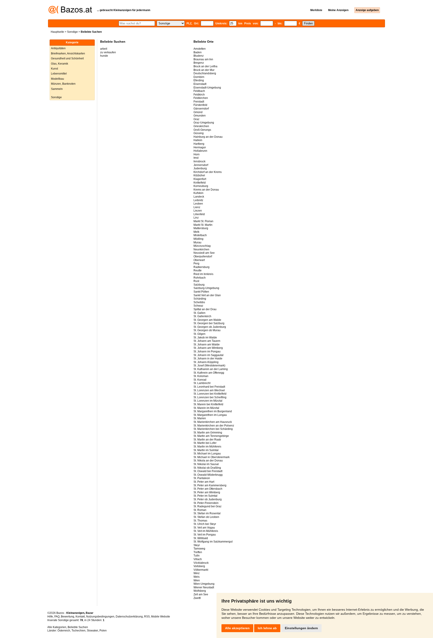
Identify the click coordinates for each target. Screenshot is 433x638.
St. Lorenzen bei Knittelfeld (209, 393)
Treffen (197, 552)
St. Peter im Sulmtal (205, 495)
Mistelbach (200, 235)
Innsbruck (199, 161)
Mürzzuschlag (202, 245)
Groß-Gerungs (202, 129)
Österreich (64, 630)
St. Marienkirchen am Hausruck (212, 422)
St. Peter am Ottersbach (207, 488)
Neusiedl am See (204, 252)
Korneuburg (200, 186)
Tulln (196, 555)
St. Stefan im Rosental (207, 513)
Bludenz (198, 55)
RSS (147, 616)
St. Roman (199, 510)
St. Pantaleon (201, 478)
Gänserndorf (201, 108)
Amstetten (199, 48)
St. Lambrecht (201, 383)
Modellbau (57, 78)
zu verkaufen (108, 52)
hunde (104, 55)
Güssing (198, 133)
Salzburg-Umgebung (206, 288)
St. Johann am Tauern (206, 340)
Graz (196, 119)
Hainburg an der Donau (208, 136)
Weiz (196, 573)
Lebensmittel (59, 73)
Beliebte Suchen (78, 627)
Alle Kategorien (56, 627)
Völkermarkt (200, 569)
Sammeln (57, 89)
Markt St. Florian (203, 221)
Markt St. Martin (202, 224)
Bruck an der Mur (203, 70)
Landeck (198, 196)
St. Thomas (200, 520)
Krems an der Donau (206, 189)
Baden (197, 52)
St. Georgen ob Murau (207, 330)
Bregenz (198, 62)
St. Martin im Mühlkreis (207, 446)
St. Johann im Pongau (207, 351)
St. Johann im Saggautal (208, 355)
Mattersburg (200, 228)
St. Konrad (199, 379)
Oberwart (199, 260)
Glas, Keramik (59, 63)
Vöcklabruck (201, 562)
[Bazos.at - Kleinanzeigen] (70, 12)
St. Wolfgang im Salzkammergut (213, 541)
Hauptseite (57, 31)
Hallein (197, 140)
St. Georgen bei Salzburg (208, 323)
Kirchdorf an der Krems (207, 172)
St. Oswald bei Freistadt (207, 471)
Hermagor (199, 147)
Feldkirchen (200, 98)
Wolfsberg (199, 590)
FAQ (57, 616)
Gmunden (199, 115)
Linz (196, 217)
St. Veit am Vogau (204, 527)
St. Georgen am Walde (207, 319)
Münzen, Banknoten (63, 83)
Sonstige (72, 31)
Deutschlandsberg (204, 73)
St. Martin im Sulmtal (206, 450)
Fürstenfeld (200, 105)
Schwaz (198, 305)
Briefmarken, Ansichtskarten (68, 53)
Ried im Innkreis (203, 274)
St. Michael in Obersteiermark (211, 457)
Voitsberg (199, 566)
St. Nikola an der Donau (208, 460)
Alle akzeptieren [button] (237, 628)
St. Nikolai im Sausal (206, 464)
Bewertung (67, 616)
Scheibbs (199, 302)
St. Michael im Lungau (207, 453)
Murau (197, 242)
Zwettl (197, 598)
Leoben (198, 203)
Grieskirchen (201, 126)
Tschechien (78, 630)
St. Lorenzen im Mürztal (207, 400)
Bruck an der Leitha (205, 66)
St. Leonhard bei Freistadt (209, 386)
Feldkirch (199, 94)
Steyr (196, 545)
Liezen (197, 210)
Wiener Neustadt (203, 587)
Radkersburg (201, 267)
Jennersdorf (200, 165)
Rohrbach (199, 277)
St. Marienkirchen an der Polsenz (213, 425)
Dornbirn (198, 77)
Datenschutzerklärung (129, 616)
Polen (103, 630)
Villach (197, 559)
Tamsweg (199, 548)
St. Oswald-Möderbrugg (208, 474)
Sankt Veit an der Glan (207, 295)
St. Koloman (200, 376)
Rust (196, 281)
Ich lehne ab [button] (267, 628)
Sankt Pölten (201, 291)
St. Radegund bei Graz (207, 506)
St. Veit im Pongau (204, 534)
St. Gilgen (199, 333)
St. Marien (199, 418)
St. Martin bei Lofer (204, 443)
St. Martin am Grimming (207, 432)
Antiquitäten (58, 48)
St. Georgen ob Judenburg (209, 326)
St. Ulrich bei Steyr (204, 524)
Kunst (54, 68)
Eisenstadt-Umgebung (207, 87)
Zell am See (200, 594)
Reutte (197, 270)
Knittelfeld (199, 182)
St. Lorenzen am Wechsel (209, 390)
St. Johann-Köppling (206, 362)
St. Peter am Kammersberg (209, 485)
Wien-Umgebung (203, 583)
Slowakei (92, 630)
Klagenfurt (199, 179)
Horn (196, 154)
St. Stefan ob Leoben (206, 517)
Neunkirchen (201, 249)
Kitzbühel (199, 175)
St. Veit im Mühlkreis (205, 531)
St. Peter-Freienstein (206, 503)
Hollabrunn (200, 150)
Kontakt (80, 616)
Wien (196, 580)
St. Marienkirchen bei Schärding (213, 429)
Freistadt (198, 101)
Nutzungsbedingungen (100, 616)
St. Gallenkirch (202, 316)
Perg (196, 263)
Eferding (198, 80)
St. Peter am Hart (203, 481)
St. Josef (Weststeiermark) (209, 365)
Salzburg (199, 284)
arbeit (103, 48)
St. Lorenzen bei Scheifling (209, 397)
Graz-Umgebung (203, 122)
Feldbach (199, 91)
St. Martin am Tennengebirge (211, 436)
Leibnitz (198, 200)
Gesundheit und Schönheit (67, 58)
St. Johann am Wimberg (208, 347)
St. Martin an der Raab (207, 439)
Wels (196, 576)
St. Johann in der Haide (207, 358)
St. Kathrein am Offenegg (208, 372)
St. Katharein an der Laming (210, 369)
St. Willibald (200, 538)
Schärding (199, 298)
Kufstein (198, 193)
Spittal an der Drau (204, 309)
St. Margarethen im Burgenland (212, 411)
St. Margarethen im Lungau (210, 415)
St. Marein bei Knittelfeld (208, 404)
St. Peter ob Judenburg (207, 499)
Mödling (198, 238)
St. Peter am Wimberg (206, 492)
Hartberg (198, 143)
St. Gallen (199, 312)
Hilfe (50, 616)
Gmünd (198, 112)
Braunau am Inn (203, 59)
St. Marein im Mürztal (206, 408)
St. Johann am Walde (206, 344)
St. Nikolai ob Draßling (207, 467)
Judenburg (200, 168)
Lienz (196, 207)
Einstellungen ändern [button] (301, 628)
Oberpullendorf (202, 256)
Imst (195, 157)
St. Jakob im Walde (205, 337)
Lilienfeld (199, 214)
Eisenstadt (199, 84)
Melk (196, 231)
